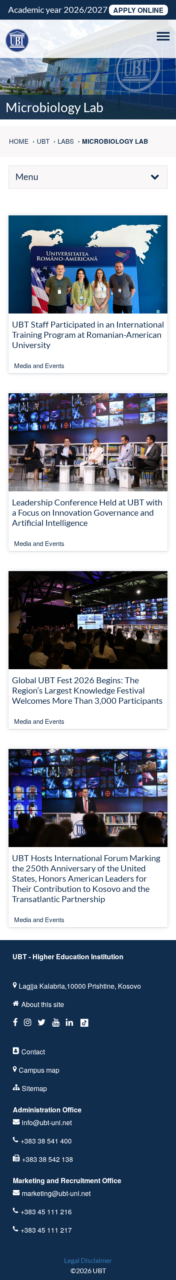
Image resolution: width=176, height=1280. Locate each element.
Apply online (138, 10)
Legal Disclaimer (88, 1260)
